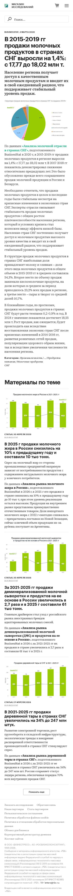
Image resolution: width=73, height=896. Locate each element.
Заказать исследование (18, 805)
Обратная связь (46, 805)
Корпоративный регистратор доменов (27, 834)
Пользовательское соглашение (23, 813)
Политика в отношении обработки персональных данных (34, 824)
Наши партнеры (14, 809)
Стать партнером (37, 809)
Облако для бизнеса (16, 830)
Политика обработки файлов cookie (26, 818)
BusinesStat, (11, 32)
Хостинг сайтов (13, 839)
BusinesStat (11, 438)
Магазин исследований (22, 5)
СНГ (7, 365)
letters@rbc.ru (52, 882)
